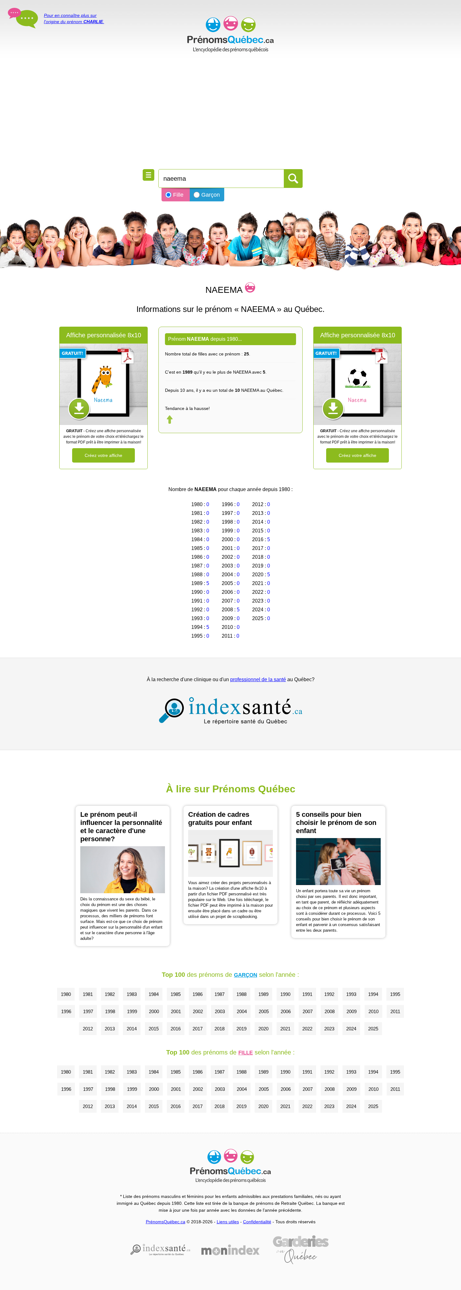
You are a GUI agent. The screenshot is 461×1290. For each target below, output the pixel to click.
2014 (132, 1028)
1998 (110, 1011)
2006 (286, 1011)
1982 (110, 994)
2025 (373, 1028)
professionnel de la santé (258, 679)
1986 (198, 994)
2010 (373, 1011)
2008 (330, 1011)
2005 (264, 1011)
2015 (154, 1028)
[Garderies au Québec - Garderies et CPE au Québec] (300, 1250)
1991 (307, 994)
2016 (176, 1028)
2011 (395, 1011)
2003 (220, 1011)
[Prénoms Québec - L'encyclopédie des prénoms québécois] (230, 34)
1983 (132, 994)
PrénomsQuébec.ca (165, 1221)
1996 (66, 1011)
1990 (285, 994)
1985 (176, 994)
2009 (352, 1011)
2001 (176, 1011)
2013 (110, 1028)
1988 (241, 994)
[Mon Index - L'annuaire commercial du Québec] (230, 1250)
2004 (242, 1011)
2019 (241, 1028)
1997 (88, 1011)
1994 (373, 994)
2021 (285, 1028)
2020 (263, 1028)
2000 (154, 1011)
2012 (88, 1028)
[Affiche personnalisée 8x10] (103, 384)
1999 (132, 1011)
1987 (220, 994)
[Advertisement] (230, 113)
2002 (198, 1011)
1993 (351, 994)
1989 (263, 994)
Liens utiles (228, 1221)
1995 (395, 994)
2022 (307, 1028)
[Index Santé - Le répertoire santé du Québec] (230, 710)
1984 (154, 994)
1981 (88, 994)
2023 (329, 1028)
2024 (351, 1028)
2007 (308, 1011)
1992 (329, 994)
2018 (220, 1028)
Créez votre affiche (103, 455)
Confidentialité (257, 1221)
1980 (66, 994)
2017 (198, 1028)
